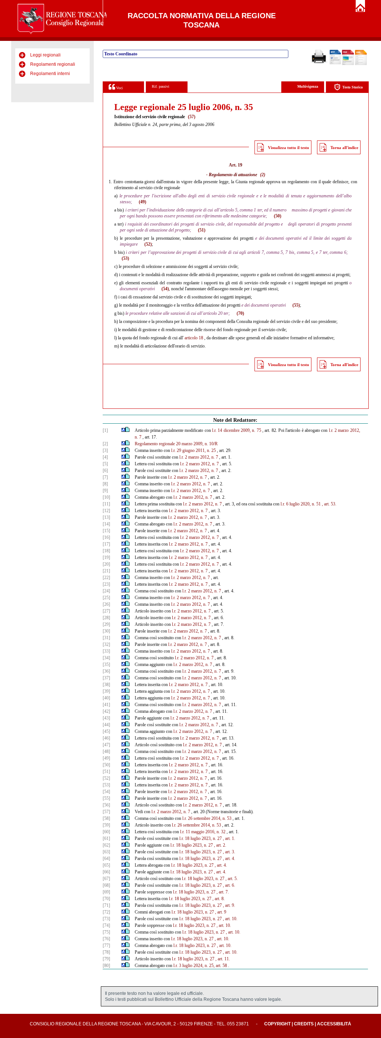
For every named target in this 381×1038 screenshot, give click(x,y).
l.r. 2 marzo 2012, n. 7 (198, 457)
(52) (148, 244)
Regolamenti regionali (52, 64)
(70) (240, 313)
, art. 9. (229, 905)
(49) (142, 201)
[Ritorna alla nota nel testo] (123, 430)
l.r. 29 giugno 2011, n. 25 (193, 450)
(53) (125, 258)
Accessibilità (334, 1023)
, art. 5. (231, 878)
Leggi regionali (45, 55)
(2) (262, 174)
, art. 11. (222, 958)
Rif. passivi (160, 86)
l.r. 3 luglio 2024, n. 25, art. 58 (200, 965)
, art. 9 (220, 912)
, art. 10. (230, 918)
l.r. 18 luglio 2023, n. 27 (200, 838)
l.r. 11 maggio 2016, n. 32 (202, 831)
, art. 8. (218, 898)
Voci (119, 88)
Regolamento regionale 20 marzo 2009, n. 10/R (176, 443)
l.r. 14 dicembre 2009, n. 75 (236, 430)
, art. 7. (223, 892)
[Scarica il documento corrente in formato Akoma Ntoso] (361, 63)
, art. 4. (229, 858)
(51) (201, 230)
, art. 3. (229, 851)
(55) (296, 305)
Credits (304, 1023)
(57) (191, 116)
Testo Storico (352, 87)
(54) (165, 288)
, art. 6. (229, 885)
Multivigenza (307, 86)
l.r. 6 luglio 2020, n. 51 (301, 504)
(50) (277, 216)
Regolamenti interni (50, 73)
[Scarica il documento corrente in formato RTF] (335, 62)
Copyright (277, 1023)
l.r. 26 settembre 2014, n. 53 (206, 818)
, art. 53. (329, 504)
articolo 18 (194, 337)
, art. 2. (220, 845)
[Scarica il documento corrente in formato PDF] (348, 63)
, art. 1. (229, 838)
